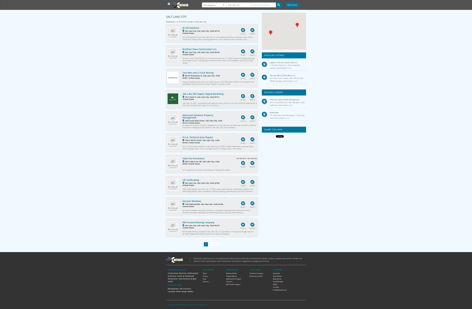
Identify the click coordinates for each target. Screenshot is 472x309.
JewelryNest (274, 112)
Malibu (190, 291)
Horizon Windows (192, 201)
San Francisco (185, 288)
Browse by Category (256, 273)
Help (204, 279)
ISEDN (275, 284)
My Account (292, 5)
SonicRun (276, 287)
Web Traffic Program (233, 284)
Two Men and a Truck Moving (198, 72)
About (205, 273)
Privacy (205, 276)
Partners (206, 282)
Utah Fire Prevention (193, 158)
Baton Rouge (181, 291)
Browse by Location (256, 276)
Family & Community (185, 276)
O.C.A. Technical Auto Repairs (198, 137)
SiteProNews (277, 276)
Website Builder (231, 273)
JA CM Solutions (191, 27)
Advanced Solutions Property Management (198, 116)
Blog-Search (277, 279)
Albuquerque (173, 288)
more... (289, 68)
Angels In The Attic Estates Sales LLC (283, 62)
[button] (169, 4)
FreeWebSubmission (280, 290)
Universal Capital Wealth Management (284, 99)
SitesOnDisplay (278, 282)
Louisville (171, 291)
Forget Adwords (231, 276)
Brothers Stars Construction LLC (200, 49)
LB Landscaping (191, 179)
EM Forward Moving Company (198, 222)
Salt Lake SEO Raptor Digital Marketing (203, 93)
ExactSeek (276, 273)
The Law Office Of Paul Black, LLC (283, 75)
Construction (173, 273)
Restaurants (173, 279)
